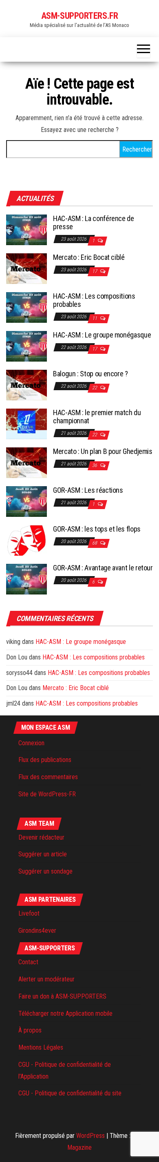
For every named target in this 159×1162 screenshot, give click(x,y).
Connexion (31, 743)
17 (95, 271)
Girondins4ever (37, 930)
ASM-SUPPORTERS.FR (79, 16)
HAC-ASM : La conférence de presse (93, 222)
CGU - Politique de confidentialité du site (69, 1093)
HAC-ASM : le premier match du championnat (97, 416)
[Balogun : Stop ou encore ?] (26, 385)
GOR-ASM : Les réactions (88, 490)
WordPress (90, 1136)
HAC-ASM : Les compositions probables (94, 300)
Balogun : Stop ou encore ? (90, 373)
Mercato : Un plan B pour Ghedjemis (102, 451)
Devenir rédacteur (41, 837)
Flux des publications (44, 760)
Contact (28, 962)
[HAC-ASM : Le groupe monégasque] (26, 346)
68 (95, 543)
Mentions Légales (40, 1047)
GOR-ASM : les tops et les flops (97, 529)
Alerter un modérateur (46, 979)
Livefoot (29, 913)
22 (95, 388)
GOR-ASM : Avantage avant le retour (103, 567)
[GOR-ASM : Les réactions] (26, 501)
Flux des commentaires (48, 777)
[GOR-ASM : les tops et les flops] (26, 540)
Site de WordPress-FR (47, 794)
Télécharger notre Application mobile (65, 1013)
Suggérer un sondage (45, 871)
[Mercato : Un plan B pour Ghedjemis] (26, 462)
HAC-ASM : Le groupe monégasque (102, 335)
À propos (30, 1030)
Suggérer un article (42, 854)
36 (95, 465)
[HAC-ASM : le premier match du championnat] (26, 423)
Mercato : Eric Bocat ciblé (89, 257)
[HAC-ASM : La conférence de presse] (26, 229)
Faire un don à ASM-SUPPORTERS (62, 996)
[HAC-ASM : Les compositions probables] (26, 307)
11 (95, 318)
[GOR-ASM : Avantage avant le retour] (26, 579)
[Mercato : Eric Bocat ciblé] (26, 268)
